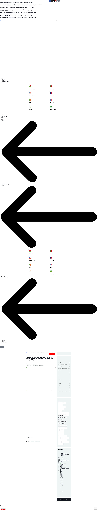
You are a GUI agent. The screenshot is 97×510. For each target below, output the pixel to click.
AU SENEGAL (52, 89)
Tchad (59, 385)
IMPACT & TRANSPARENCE (5, 184)
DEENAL (63, 423)
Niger (59, 381)
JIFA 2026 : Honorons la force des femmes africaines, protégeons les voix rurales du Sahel (17, 7)
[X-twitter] (54, 1)
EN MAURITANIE (53, 109)
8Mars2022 (62, 419)
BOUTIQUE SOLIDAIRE (4, 342)
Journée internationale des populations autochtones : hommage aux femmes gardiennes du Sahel (18, 5)
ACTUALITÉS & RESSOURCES (5, 277)
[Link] (57, 1)
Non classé (59, 370)
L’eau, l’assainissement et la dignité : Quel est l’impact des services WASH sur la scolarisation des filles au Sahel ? (21, 4)
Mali (59, 377)
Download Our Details (63, 499)
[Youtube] (55, 1)
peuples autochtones (60, 433)
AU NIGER (31, 109)
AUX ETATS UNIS (32, 95)
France (59, 375)
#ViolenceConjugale (60, 417)
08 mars (65, 417)
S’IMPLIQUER (3, 276)
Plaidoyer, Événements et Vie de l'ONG (63, 389)
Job (58, 429)
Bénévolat (59, 362)
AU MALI (30, 102)
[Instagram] (52, 1)
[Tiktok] (59, 1)
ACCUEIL (2, 119)
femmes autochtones (60, 425)
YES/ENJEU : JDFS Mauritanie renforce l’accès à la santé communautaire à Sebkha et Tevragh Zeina (18, 10)
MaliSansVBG (62, 429)
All (58, 360)
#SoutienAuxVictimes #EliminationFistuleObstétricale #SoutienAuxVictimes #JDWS (62, 414)
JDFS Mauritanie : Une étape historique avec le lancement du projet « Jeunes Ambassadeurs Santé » (18, 17)
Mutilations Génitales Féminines (64, 368)
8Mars (59, 419)
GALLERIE (3, 341)
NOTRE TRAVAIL (3, 120)
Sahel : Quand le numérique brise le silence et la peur (10, 14)
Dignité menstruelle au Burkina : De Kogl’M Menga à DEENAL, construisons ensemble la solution (18, 12)
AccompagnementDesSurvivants (62, 421)
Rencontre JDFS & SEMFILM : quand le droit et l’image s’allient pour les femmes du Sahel (16, 15)
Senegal (60, 383)
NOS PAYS (2, 185)
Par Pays (59, 372)
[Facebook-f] (50, 1)
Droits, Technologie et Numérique (62, 364)
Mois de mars (60, 366)
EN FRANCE (52, 102)
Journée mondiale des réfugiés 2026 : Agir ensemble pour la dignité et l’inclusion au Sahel (17, 9)
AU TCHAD (52, 95)
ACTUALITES (3, 340)
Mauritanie (60, 379)
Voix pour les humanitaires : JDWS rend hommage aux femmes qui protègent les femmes (16, 2)
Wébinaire (59, 394)
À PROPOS (3, 183)
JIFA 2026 (66, 427)
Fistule (65, 425)
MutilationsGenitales (60, 431)
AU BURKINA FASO (32, 89)
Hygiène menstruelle (60, 427)
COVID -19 (59, 423)
